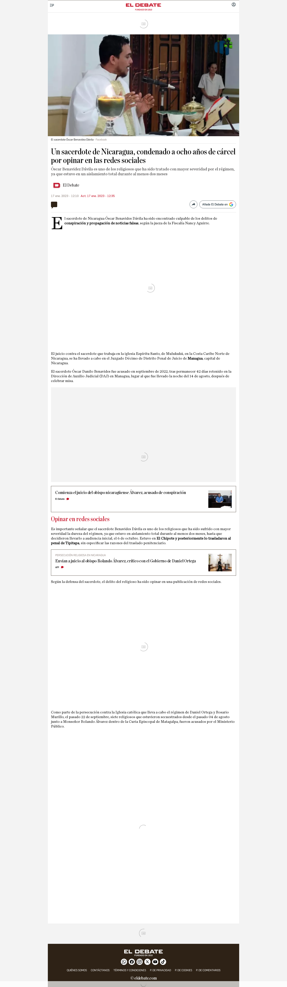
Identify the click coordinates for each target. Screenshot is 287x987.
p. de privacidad (160, 970)
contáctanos (100, 970)
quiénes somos (77, 970)
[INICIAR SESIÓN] (233, 5)
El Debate (71, 185)
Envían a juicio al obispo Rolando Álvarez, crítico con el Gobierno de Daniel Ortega (125, 561)
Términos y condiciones (129, 970)
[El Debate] (143, 5)
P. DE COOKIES (183, 970)
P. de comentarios (208, 970)
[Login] (233, 5)
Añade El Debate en (215, 204)
